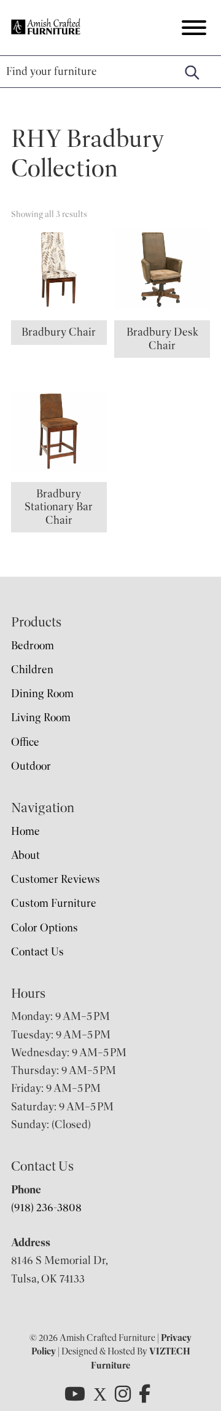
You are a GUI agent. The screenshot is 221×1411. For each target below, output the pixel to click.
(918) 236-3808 (46, 1207)
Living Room (41, 717)
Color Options (44, 928)
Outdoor (31, 766)
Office (25, 742)
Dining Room (42, 693)
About (25, 855)
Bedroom (32, 645)
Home (25, 831)
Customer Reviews (55, 879)
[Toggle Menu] (194, 27)
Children (32, 669)
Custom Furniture (53, 903)
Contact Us (37, 951)
